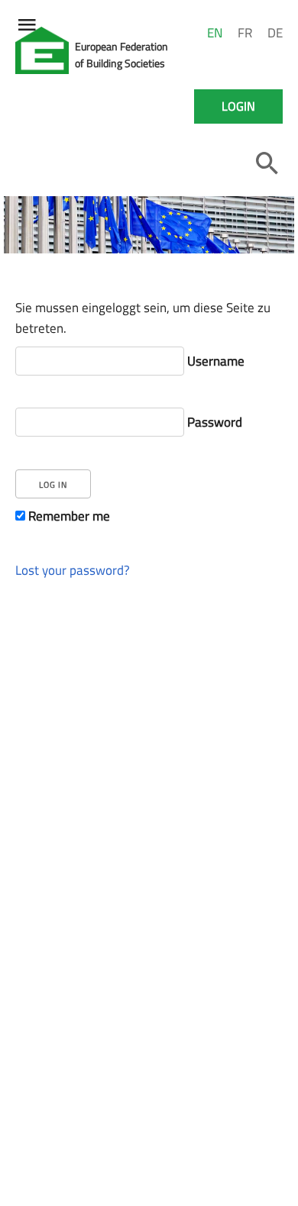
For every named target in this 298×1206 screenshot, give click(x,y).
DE (275, 33)
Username (214, 361)
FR (245, 33)
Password (213, 422)
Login (238, 106)
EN (214, 33)
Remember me (67, 515)
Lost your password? (72, 570)
